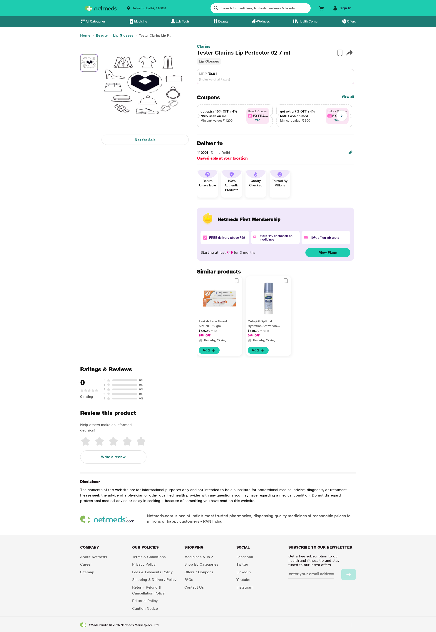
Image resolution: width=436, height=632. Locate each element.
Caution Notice (145, 608)
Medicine (140, 21)
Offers (351, 21)
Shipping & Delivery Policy (154, 579)
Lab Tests (183, 21)
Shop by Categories (201, 564)
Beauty (223, 21)
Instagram (244, 587)
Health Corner (308, 21)
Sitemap (87, 572)
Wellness (263, 21)
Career (86, 564)
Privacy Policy (144, 564)
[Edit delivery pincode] (350, 152)
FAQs (188, 579)
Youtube (243, 579)
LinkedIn (243, 572)
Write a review (113, 457)
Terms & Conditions (149, 557)
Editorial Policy (145, 601)
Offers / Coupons (198, 572)
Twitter (242, 564)
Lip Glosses (209, 61)
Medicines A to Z (199, 557)
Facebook (244, 557)
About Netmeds (93, 557)
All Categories (96, 21)
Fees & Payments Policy (152, 572)
